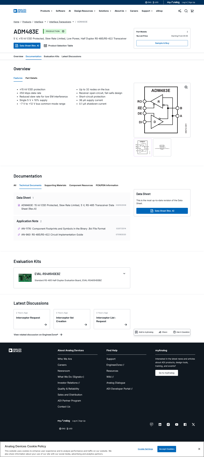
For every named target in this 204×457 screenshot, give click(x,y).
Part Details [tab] (31, 78)
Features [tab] (18, 78)
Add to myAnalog (146, 332)
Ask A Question (183, 332)
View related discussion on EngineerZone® (36, 334)
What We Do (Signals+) (71, 376)
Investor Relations (68, 382)
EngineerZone (114, 364)
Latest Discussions (71, 56)
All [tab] (15, 185)
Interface (38, 21)
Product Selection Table (60, 45)
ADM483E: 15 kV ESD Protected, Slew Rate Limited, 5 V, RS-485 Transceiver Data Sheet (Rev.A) (67, 207)
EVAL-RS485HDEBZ (47, 274)
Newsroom (64, 370)
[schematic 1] (143, 147)
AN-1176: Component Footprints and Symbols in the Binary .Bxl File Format (63, 228)
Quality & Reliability (68, 388)
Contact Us (64, 406)
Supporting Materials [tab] (55, 185)
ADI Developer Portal (118, 388)
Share (164, 332)
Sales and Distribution (70, 394)
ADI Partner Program (69, 400)
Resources (112, 370)
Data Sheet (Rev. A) (29, 45)
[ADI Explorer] (180, 11)
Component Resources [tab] (81, 185)
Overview (18, 56)
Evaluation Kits (51, 56)
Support (110, 358)
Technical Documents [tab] (30, 185)
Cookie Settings (145, 449)
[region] (102, 449)
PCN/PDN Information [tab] (107, 185)
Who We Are (65, 358)
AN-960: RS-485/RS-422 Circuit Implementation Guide (52, 234)
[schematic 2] (162, 147)
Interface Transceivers (60, 21)
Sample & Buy (162, 43)
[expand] (124, 274)
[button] (45, 22)
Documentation (34, 56)
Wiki (108, 376)
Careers (62, 364)
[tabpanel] (72, 96)
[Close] (199, 449)
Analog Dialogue (115, 382)
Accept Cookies (166, 449)
